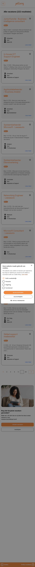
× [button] (31, 265)
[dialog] (17, 283)
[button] (17, 300)
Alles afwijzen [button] (18, 296)
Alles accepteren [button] (18, 292)
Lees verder (25, 274)
